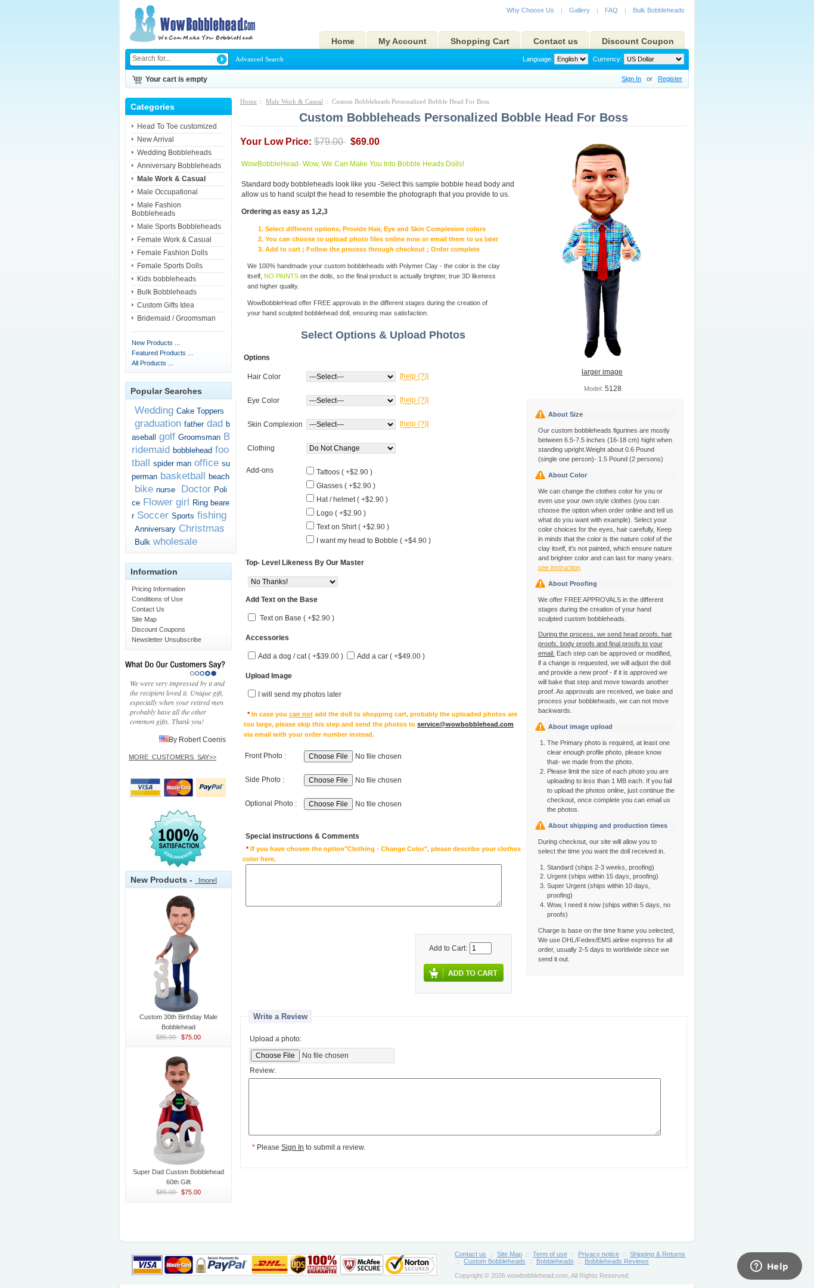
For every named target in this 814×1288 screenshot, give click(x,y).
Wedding (154, 410)
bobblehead (192, 450)
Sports (183, 515)
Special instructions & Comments (302, 837)
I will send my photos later (299, 695)
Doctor (194, 488)
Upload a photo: (276, 1039)
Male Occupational (167, 192)
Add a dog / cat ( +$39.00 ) (300, 657)
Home (343, 41)
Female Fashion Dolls (172, 253)
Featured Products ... (162, 352)
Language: (538, 59)
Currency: (605, 59)
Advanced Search (259, 59)
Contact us (555, 41)
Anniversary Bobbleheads (179, 166)
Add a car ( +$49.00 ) (391, 657)
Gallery (579, 10)
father (194, 424)
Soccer (153, 515)
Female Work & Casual (174, 239)
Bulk (142, 542)
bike (144, 488)
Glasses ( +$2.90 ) (345, 486)
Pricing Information (158, 588)
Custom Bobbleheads (495, 1261)
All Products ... (152, 363)
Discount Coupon (638, 41)
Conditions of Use (157, 599)
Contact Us (148, 609)
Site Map (144, 619)
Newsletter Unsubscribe (166, 639)
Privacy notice (598, 1254)
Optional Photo (269, 804)
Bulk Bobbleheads (659, 10)
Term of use (550, 1254)
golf (167, 436)
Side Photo (263, 780)
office (206, 462)
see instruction (559, 567)
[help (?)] (414, 377)
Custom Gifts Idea (165, 305)
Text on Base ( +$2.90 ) (297, 618)
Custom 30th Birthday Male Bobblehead (178, 1022)
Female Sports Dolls (170, 266)
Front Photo (263, 756)
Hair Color (264, 377)
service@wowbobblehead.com (465, 724)
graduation (158, 423)
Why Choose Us (530, 10)
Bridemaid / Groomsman (176, 318)
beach (219, 476)
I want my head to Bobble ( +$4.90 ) (373, 540)
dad (215, 423)
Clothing (261, 448)
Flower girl (166, 501)
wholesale (175, 541)
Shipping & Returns (657, 1254)
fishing (211, 515)
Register (670, 78)
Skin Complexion (275, 424)
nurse (165, 489)
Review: (263, 1071)
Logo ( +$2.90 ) (341, 513)
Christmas (202, 528)
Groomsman (199, 437)
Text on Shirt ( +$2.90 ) (352, 527)
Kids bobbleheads (166, 279)
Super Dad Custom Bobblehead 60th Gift (178, 1176)
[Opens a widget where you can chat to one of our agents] (769, 1267)
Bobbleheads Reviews (617, 1261)
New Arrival (155, 139)
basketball (183, 475)
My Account (402, 41)
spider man (172, 463)
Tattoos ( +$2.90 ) (344, 472)
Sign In (631, 78)
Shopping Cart (480, 41)
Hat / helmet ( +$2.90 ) (352, 499)
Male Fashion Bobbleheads (156, 209)
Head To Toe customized (177, 126)
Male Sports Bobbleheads (179, 226)
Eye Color (263, 400)
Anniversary (155, 528)
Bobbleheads (555, 1261)
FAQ (611, 10)
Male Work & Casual (294, 101)
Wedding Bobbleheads (174, 152)
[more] (206, 880)
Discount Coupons (158, 629)
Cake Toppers (200, 410)
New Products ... (156, 342)
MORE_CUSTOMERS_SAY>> (172, 757)
